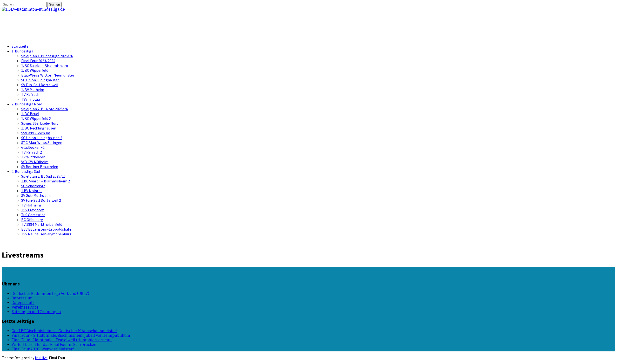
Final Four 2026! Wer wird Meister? (43, 349)
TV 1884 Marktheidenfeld (41, 224)
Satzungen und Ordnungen (36, 312)
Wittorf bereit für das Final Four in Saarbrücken (54, 344)
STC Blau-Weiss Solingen (41, 142)
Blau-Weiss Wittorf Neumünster (47, 75)
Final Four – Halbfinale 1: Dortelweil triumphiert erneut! (62, 340)
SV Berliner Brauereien (39, 166)
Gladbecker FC (33, 147)
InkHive (41, 357)
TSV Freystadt (32, 209)
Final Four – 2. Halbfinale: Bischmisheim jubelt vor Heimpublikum (71, 335)
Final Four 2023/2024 (38, 60)
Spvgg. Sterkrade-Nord (40, 123)
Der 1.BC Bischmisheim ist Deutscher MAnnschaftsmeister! (64, 331)
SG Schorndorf (33, 185)
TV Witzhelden (33, 157)
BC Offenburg (32, 219)
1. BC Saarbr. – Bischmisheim (44, 65)
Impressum (22, 298)
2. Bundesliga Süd (26, 171)
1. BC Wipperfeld (34, 70)
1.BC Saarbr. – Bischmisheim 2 (45, 181)
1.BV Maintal (31, 190)
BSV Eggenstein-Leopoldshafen (47, 229)
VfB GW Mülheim (34, 161)
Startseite (20, 46)
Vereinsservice (25, 307)
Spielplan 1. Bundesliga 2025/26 (47, 55)
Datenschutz (23, 302)
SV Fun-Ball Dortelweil (39, 84)
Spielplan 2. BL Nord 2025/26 (44, 108)
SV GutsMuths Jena (37, 195)
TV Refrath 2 (31, 152)
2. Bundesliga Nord (27, 104)
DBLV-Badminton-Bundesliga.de (55, 21)
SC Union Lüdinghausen (40, 80)
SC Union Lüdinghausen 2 (41, 137)
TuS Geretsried (33, 214)
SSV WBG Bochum (35, 132)
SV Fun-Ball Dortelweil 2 (41, 200)
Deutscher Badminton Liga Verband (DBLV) (50, 293)
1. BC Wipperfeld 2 (36, 118)
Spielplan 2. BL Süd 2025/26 (43, 176)
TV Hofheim (31, 205)
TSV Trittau (30, 99)
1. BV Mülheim (32, 89)
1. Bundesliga (22, 51)
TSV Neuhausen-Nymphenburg (46, 234)
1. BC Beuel (30, 113)
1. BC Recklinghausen (38, 128)
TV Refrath (30, 94)
